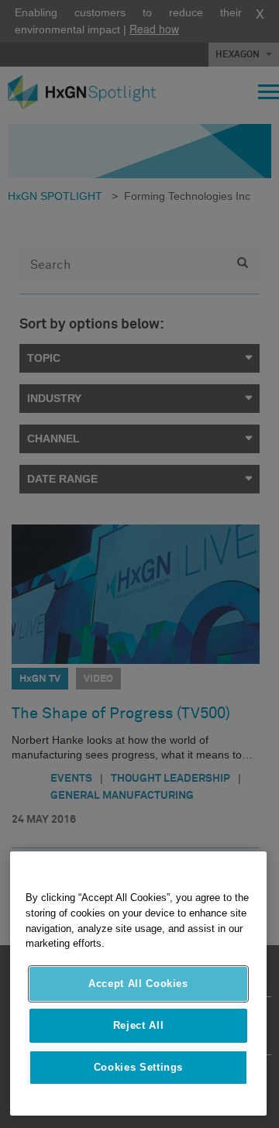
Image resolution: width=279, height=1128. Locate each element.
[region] (138, 983)
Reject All (138, 1025)
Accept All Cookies (138, 983)
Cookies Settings (139, 1067)
